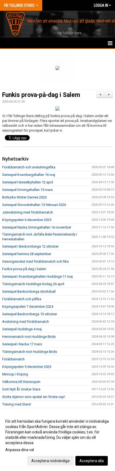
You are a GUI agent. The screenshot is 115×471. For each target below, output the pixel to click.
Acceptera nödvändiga (50, 461)
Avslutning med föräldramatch (25, 322)
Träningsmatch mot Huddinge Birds (29, 352)
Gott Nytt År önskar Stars (21, 389)
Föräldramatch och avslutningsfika (28, 167)
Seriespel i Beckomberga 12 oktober (30, 246)
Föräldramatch (13, 359)
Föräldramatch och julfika (21, 299)
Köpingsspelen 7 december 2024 (27, 307)
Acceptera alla (91, 461)
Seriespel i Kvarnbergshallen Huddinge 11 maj (37, 276)
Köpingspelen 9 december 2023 (26, 367)
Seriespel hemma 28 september (26, 254)
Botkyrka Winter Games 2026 (24, 197)
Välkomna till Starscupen (21, 382)
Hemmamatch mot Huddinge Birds (29, 337)
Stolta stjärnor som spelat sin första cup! (33, 397)
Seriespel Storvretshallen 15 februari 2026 (34, 205)
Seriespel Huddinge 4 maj (22, 329)
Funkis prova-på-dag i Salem (41, 95)
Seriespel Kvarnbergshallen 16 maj (28, 175)
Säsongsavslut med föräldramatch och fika (35, 261)
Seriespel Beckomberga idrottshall (29, 291)
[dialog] (57, 441)
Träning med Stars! (16, 404)
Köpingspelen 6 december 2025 (26, 220)
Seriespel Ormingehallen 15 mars (27, 190)
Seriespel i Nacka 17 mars (22, 344)
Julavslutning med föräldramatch (27, 212)
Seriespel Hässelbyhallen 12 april (27, 182)
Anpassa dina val (19, 450)
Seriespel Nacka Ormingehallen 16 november (36, 227)
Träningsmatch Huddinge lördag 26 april (33, 284)
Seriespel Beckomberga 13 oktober (29, 314)
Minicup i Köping (15, 374)
